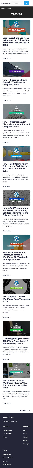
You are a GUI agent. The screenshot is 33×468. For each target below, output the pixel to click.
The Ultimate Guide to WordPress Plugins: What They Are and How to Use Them (15, 384)
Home (3, 8)
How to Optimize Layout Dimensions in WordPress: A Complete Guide (16, 124)
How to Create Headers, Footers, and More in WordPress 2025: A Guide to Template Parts (15, 256)
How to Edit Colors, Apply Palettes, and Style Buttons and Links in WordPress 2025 (16, 167)
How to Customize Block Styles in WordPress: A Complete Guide (15, 82)
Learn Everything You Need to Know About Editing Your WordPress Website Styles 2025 (16, 41)
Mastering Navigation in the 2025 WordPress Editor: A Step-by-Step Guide (16, 340)
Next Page (25, 410)
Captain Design (5, 3)
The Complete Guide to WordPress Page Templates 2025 (16, 298)
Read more (6, 58)
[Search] (26, 3)
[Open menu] (31, 3)
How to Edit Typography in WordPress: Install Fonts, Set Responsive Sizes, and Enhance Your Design (15, 211)
